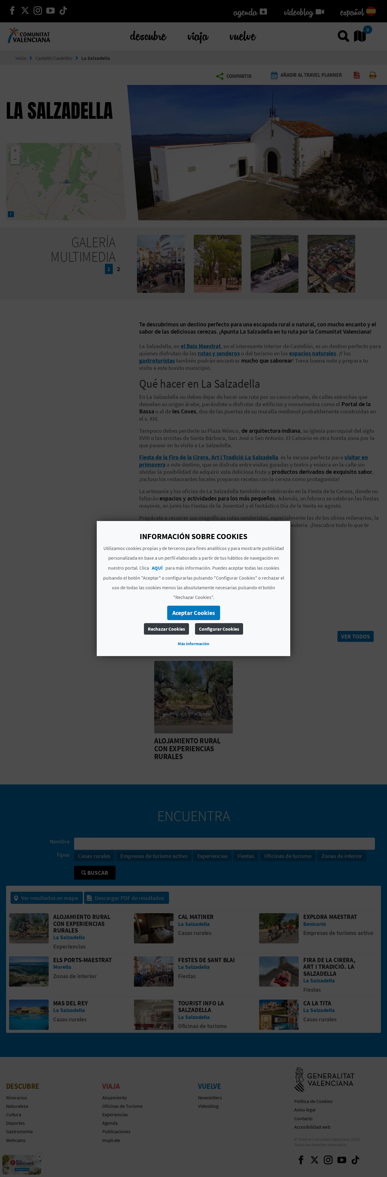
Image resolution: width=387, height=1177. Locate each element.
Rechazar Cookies (166, 629)
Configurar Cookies (219, 629)
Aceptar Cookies (193, 612)
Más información (193, 643)
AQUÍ (157, 568)
